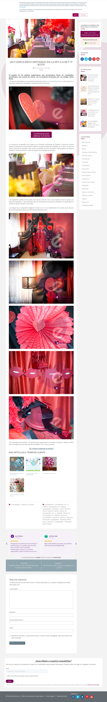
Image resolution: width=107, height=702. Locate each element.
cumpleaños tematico (51, 509)
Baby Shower (86, 142)
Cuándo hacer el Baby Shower (49, 473)
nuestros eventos (59, 517)
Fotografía (85, 185)
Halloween (85, 189)
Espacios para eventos (89, 172)
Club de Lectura (87, 155)
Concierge (85, 162)
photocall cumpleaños (51, 519)
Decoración (85, 169)
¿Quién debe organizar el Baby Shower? (17, 495)
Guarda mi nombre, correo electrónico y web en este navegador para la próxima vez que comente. (41, 637)
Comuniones (86, 159)
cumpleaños (49, 504)
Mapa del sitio (62, 696)
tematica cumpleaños (55, 522)
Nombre (12, 612)
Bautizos (84, 145)
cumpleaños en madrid (57, 507)
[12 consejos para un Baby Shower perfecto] (33, 464)
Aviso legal (50, 696)
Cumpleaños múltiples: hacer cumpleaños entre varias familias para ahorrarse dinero (23, 565)
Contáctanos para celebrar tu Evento (41, 134)
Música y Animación (88, 192)
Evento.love (85, 179)
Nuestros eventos (27, 504)
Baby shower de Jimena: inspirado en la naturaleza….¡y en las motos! (59, 565)
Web (11, 628)
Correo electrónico (16, 620)
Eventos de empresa (88, 182)
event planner (65, 509)
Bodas (84, 149)
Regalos (84, 199)
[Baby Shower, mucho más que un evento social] (17, 464)
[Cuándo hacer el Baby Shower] (49, 464)
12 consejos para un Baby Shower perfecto (32, 474)
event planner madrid (51, 511)
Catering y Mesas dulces (89, 152)
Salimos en (85, 202)
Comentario (14, 589)
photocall (45, 208)
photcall (69, 517)
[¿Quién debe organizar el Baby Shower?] (17, 486)
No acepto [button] (83, 15)
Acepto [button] (75, 15)
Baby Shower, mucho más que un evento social (17, 474)
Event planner (86, 175)
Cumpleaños (15, 504)
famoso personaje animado (54, 81)
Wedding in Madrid (87, 205)
